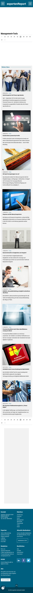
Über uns (3, 549)
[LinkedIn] (19, 560)
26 (17, 36)
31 (1, 39)
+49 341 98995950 (7, 518)
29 (26, 36)
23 (8, 36)
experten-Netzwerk (5, 550)
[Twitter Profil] (28, 560)
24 (11, 36)
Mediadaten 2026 (22, 540)
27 (20, 36)
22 (5, 36)
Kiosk (7, 563)
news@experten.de (5, 555)
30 (30, 36)
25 (14, 36)
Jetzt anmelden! (6, 580)
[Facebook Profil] (23, 560)
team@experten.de (9, 552)
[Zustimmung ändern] (3, 588)
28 (23, 36)
